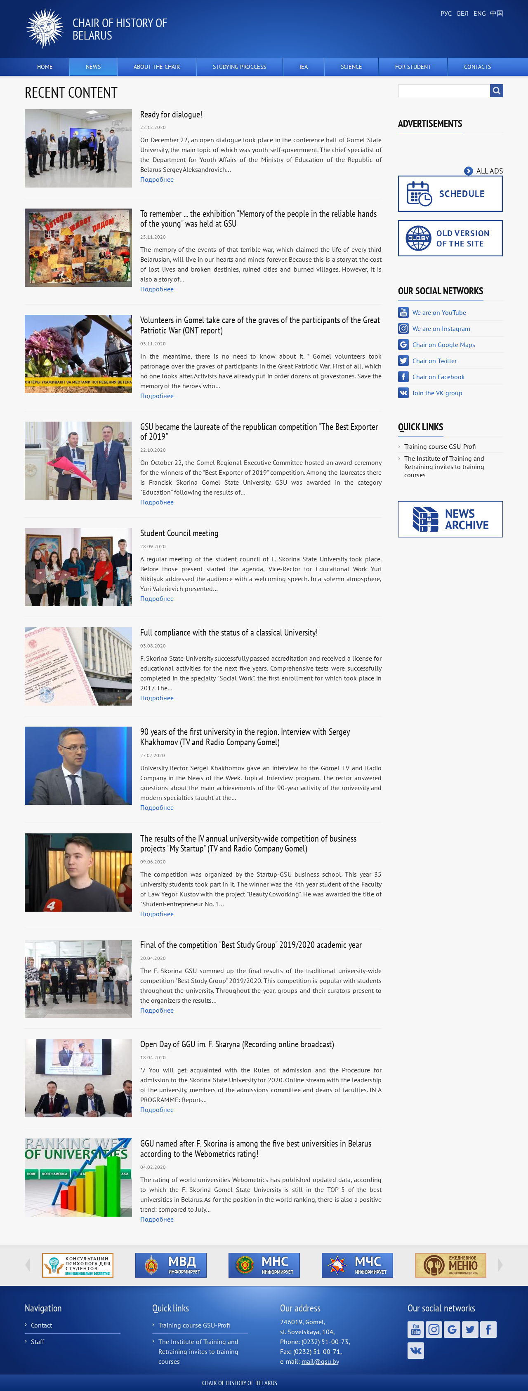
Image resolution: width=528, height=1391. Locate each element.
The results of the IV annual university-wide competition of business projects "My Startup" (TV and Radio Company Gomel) (248, 843)
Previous (28, 1265)
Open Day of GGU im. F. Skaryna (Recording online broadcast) (237, 1044)
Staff (37, 1341)
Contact (41, 1325)
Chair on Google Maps (443, 344)
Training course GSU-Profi (440, 446)
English (478, 13)
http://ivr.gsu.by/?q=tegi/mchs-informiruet (357, 1265)
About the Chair (157, 66)
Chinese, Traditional (495, 13)
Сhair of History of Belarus (120, 28)
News (93, 66)
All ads (489, 171)
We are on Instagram (441, 328)
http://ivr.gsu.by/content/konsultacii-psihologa (77, 1265)
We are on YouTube (439, 312)
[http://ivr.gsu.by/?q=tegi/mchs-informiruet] (357, 1265)
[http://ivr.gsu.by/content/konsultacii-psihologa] (77, 1265)
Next (500, 1265)
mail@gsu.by (320, 1361)
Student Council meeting (179, 533)
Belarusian (462, 13)
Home (45, 66)
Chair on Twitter (434, 361)
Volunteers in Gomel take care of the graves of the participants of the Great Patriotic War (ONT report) (260, 325)
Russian (445, 13)
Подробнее (157, 179)
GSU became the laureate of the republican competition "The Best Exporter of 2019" (259, 432)
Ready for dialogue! (171, 114)
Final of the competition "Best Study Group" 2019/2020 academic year (251, 944)
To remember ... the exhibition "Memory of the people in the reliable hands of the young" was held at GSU (258, 219)
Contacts (477, 66)
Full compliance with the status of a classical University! (229, 632)
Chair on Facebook (438, 377)
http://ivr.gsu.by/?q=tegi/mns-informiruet (264, 1265)
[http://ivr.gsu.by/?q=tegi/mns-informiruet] (264, 1265)
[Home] (49, 28)
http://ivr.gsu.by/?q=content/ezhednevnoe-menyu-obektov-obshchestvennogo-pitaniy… (450, 1265)
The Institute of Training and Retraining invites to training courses (444, 466)
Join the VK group (437, 393)
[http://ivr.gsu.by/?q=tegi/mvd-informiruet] (170, 1265)
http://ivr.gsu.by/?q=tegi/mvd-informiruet (171, 1265)
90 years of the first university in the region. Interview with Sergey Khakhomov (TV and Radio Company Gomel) (244, 737)
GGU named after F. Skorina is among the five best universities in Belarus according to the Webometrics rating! (255, 1148)
